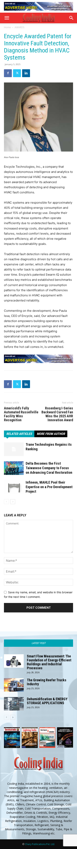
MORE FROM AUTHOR (51, 434)
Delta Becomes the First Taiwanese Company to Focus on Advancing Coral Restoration (49, 468)
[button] (6, 18)
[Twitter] (17, 73)
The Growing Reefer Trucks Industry (46, 682)
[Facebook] (8, 73)
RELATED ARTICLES (19, 434)
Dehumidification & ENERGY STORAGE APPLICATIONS (47, 701)
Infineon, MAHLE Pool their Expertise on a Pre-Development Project (49, 486)
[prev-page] (6, 501)
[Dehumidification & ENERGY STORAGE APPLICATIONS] (14, 704)
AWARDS (19, 27)
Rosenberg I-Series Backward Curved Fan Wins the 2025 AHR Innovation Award (57, 414)
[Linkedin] (26, 73)
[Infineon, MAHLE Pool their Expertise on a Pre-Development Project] (14, 487)
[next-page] (12, 501)
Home (7, 27)
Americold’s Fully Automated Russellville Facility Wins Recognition (21, 414)
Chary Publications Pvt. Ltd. (40, 844)
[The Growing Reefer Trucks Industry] (14, 685)
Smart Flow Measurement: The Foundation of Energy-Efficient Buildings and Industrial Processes (49, 662)
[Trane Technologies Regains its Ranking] (14, 449)
